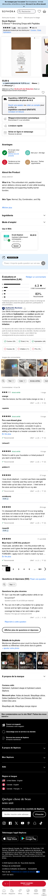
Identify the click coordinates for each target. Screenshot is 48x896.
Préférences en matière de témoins (23, 872)
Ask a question (23, 28)
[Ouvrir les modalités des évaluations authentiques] (25, 308)
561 (40, 569)
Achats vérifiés (35, 381)
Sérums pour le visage (32, 17)
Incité (4, 499)
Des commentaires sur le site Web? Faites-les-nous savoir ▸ (24, 715)
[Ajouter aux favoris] (43, 92)
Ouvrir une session (16, 105)
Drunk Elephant (9, 21)
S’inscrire (39, 814)
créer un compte (33, 105)
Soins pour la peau (8, 17)
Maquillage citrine (38, 695)
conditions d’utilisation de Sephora (14, 869)
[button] (38, 83)
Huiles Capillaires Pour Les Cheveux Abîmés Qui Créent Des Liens (22, 699)
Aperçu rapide (5, 240)
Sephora (5, 690)
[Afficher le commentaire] (9, 368)
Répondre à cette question (15, 621)
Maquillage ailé (8, 706)
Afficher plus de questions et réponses (21, 630)
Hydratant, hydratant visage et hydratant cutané (21, 688)
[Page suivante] (45, 569)
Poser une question (38, 579)
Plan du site (6, 872)
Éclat (39, 30)
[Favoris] (39, 11)
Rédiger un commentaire (36, 277)
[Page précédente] (3, 569)
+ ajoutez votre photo (10, 648)
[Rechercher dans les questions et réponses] (4, 584)
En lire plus (6, 434)
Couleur (33, 30)
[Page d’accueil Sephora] (8, 11)
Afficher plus (7, 207)
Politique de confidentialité (11, 866)
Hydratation (7, 32)
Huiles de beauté (23, 695)
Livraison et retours (16, 111)
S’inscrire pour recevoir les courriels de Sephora (23, 809)
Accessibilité (32, 869)
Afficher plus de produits (13, 155)
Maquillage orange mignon (26, 706)
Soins (20, 17)
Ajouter (16, 246)
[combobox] (26, 11)
